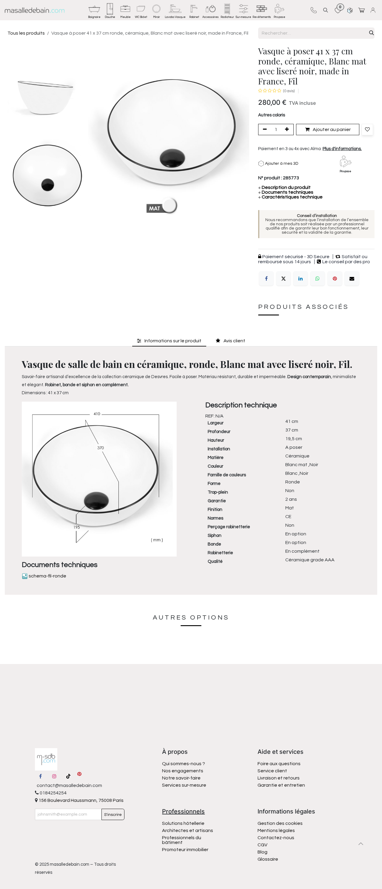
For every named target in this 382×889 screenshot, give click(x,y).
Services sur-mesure (184, 785)
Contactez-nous (276, 837)
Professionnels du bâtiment (181, 840)
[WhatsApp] (317, 278)
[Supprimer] (263, 129)
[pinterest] (79, 776)
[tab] (169, 340)
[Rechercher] (372, 33)
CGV (262, 844)
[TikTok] (68, 776)
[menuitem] (94, 10)
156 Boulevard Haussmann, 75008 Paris (81, 800)
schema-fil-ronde (47, 576)
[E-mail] (352, 278)
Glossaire (268, 859)
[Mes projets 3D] (349, 10)
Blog (262, 852)
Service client (272, 770)
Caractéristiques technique (290, 197)
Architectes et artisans (187, 830)
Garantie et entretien (281, 785)
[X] (283, 278)
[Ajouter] (288, 129)
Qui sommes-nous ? (183, 763)
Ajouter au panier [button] (331, 129)
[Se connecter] (374, 10)
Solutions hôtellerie (183, 823)
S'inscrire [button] (113, 815)
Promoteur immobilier (185, 849)
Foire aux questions (279, 763)
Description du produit (284, 187)
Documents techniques (285, 192)
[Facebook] (266, 278)
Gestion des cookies (280, 823)
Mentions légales (276, 830)
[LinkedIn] (300, 278)
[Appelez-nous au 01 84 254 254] (313, 10)
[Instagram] (54, 776)
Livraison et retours (279, 778)
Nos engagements (183, 770)
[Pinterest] (335, 278)
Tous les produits (26, 33)
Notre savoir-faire (181, 778)
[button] (325, 10)
